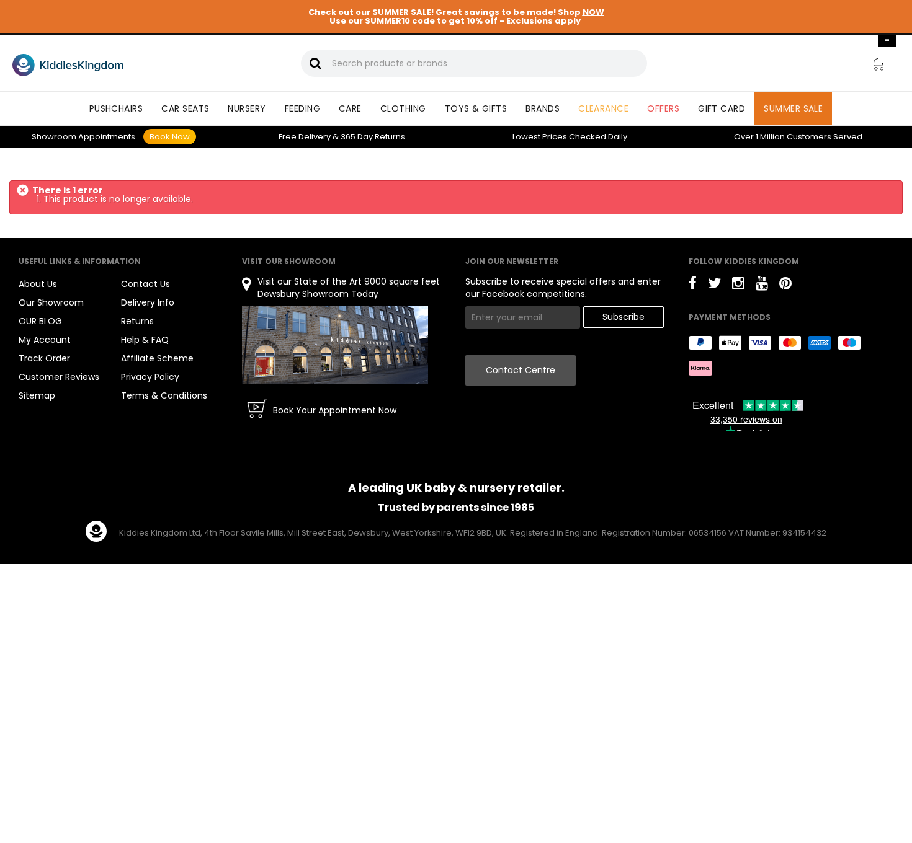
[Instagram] (738, 285)
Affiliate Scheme (157, 358)
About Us (38, 284)
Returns (373, 137)
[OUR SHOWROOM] (335, 344)
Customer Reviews (59, 377)
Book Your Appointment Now (334, 410)
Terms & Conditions (164, 395)
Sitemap (37, 395)
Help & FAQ (145, 339)
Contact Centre (520, 370)
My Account (45, 339)
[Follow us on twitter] (714, 285)
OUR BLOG (40, 321)
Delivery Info (147, 302)
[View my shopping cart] (869, 66)
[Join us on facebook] (693, 285)
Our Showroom (51, 302)
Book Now (170, 137)
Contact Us (145, 284)
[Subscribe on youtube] (762, 285)
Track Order (44, 358)
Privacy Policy (150, 377)
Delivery (305, 137)
